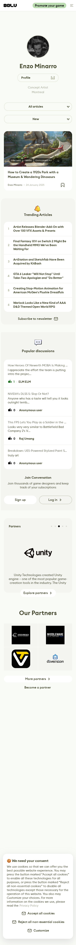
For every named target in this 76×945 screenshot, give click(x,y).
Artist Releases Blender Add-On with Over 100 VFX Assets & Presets (36, 229)
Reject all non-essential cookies (40, 922)
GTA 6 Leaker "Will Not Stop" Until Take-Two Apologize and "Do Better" (36, 276)
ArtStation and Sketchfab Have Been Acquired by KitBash (36, 261)
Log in (52, 500)
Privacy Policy (28, 905)
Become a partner (37, 687)
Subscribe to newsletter (35, 319)
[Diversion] (55, 659)
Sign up (20, 500)
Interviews (16, 160)
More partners (35, 679)
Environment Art (43, 160)
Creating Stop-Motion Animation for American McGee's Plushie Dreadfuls (36, 290)
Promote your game (49, 6)
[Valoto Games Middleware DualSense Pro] (55, 635)
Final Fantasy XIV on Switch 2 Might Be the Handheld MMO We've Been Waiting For (37, 245)
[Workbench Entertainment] (21, 635)
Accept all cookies (40, 913)
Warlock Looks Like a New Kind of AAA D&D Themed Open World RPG (37, 305)
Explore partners (35, 593)
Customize (40, 930)
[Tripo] (21, 659)
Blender (28, 160)
